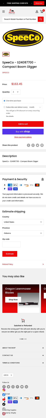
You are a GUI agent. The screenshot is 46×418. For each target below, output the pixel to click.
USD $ (6, 375)
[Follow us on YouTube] (22, 386)
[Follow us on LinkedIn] (26, 386)
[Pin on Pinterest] (33, 145)
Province (6, 228)
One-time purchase (13, 101)
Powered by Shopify (9, 413)
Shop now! (39, 3)
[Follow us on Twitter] (8, 386)
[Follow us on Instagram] (13, 386)
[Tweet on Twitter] (37, 145)
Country (5, 217)
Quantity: (6, 92)
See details (9, 116)
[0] (41, 11)
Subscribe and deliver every (17, 107)
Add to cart (23, 124)
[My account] (37, 11)
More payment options (23, 137)
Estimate (10, 254)
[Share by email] (42, 145)
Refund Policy (7, 264)
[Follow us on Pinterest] (17, 386)
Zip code (5, 239)
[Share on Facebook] (28, 145)
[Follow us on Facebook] (4, 386)
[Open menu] (3, 11)
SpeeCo (5, 73)
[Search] (41, 19)
